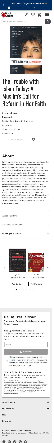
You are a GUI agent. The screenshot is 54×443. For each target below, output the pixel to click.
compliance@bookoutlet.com (11, 393)
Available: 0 (7, 133)
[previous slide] (3, 5)
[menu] (46, 14)
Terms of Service (40, 390)
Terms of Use (16, 431)
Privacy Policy (30, 390)
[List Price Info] (3, 129)
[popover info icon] (31, 121)
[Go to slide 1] (16, 289)
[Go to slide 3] (23, 289)
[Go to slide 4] (26, 289)
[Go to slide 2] (19, 289)
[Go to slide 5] (29, 289)
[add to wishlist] (33, 139)
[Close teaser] (9, 7)
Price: (7, 125)
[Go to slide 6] (33, 289)
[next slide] (46, 267)
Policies (5, 431)
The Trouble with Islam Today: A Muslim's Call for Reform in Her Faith (24, 92)
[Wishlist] (33, 15)
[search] (48, 21)
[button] (29, 3)
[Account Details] (27, 15)
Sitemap (27, 431)
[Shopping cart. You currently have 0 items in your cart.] (39, 15)
